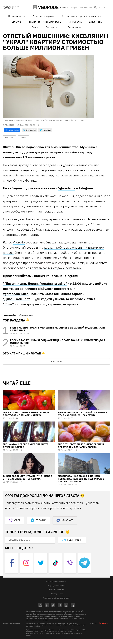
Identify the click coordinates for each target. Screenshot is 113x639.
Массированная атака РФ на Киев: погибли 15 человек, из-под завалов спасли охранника (81, 479)
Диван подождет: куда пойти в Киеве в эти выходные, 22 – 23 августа (27, 477)
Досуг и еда (95, 21)
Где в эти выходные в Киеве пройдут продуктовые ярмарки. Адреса (26, 414)
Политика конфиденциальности (56, 598)
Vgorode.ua (66, 188)
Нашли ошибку (9, 315)
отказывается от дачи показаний (56, 268)
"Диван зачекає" (16, 299)
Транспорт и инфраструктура (45, 21)
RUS (100, 7)
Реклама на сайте (56, 590)
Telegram (41, 520)
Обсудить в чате (26, 315)
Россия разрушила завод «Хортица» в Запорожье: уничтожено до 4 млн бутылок (57, 342)
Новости (7, 6)
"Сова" (8, 304)
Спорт (35, 27)
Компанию (87, 7)
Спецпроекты (53, 27)
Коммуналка (75, 21)
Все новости (74, 27)
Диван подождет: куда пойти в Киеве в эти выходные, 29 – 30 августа (82, 414)
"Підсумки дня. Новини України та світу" (35, 283)
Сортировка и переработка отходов (81, 16)
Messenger (67, 520)
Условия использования (56, 581)
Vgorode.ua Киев (16, 294)
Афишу (75, 7)
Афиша (15, 6)
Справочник (9, 8)
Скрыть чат (56, 361)
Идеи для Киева (16, 16)
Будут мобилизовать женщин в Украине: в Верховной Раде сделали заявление (57, 329)
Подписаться (74, 540)
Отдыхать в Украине (44, 16)
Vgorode (19, 242)
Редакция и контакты (56, 585)
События (16, 21)
